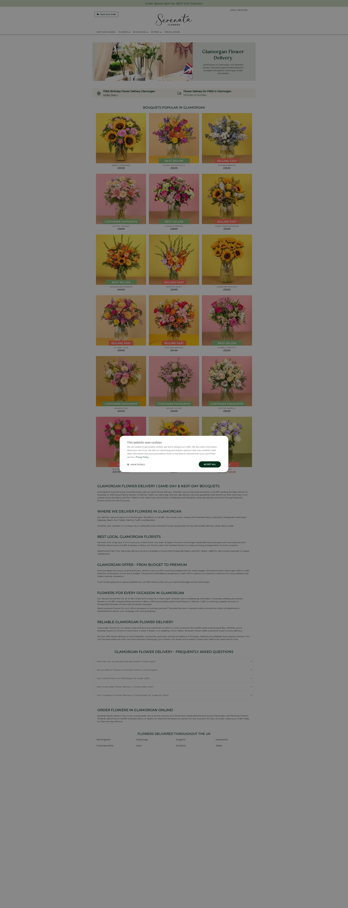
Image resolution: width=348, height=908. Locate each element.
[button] (136, 464)
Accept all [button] (210, 464)
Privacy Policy (142, 457)
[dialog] (174, 454)
